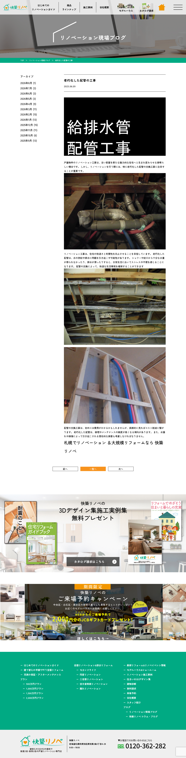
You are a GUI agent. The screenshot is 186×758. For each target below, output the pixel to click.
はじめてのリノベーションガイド (43, 7)
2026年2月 (26, 114)
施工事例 (88, 7)
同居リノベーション (90, 674)
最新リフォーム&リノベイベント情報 (146, 665)
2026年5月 (26, 98)
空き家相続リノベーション (94, 684)
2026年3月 (26, 109)
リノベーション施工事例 (139, 674)
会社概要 (104, 7)
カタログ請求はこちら (89, 561)
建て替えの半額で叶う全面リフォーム (43, 670)
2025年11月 (26, 130)
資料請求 (131, 688)
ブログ (126, 707)
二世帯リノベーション (91, 679)
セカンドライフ (88, 670)
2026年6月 (26, 93)
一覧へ (93, 469)
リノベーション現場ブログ (39, 60)
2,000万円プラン (35, 698)
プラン (23, 679)
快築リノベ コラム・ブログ (143, 716)
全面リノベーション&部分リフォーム (93, 665)
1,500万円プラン (34, 693)
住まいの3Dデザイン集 (139, 679)
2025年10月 (26, 135)
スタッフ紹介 (134, 702)
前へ (65, 469)
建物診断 (131, 684)
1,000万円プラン (34, 688)
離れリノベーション (90, 688)
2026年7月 (26, 88)
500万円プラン (34, 684)
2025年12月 (26, 125)
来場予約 (131, 693)
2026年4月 (26, 104)
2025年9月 (26, 140)
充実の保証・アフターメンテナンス (42, 674)
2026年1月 (26, 119)
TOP (22, 60)
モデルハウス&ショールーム (141, 670)
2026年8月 (26, 83)
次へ (120, 469)
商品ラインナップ (69, 7)
